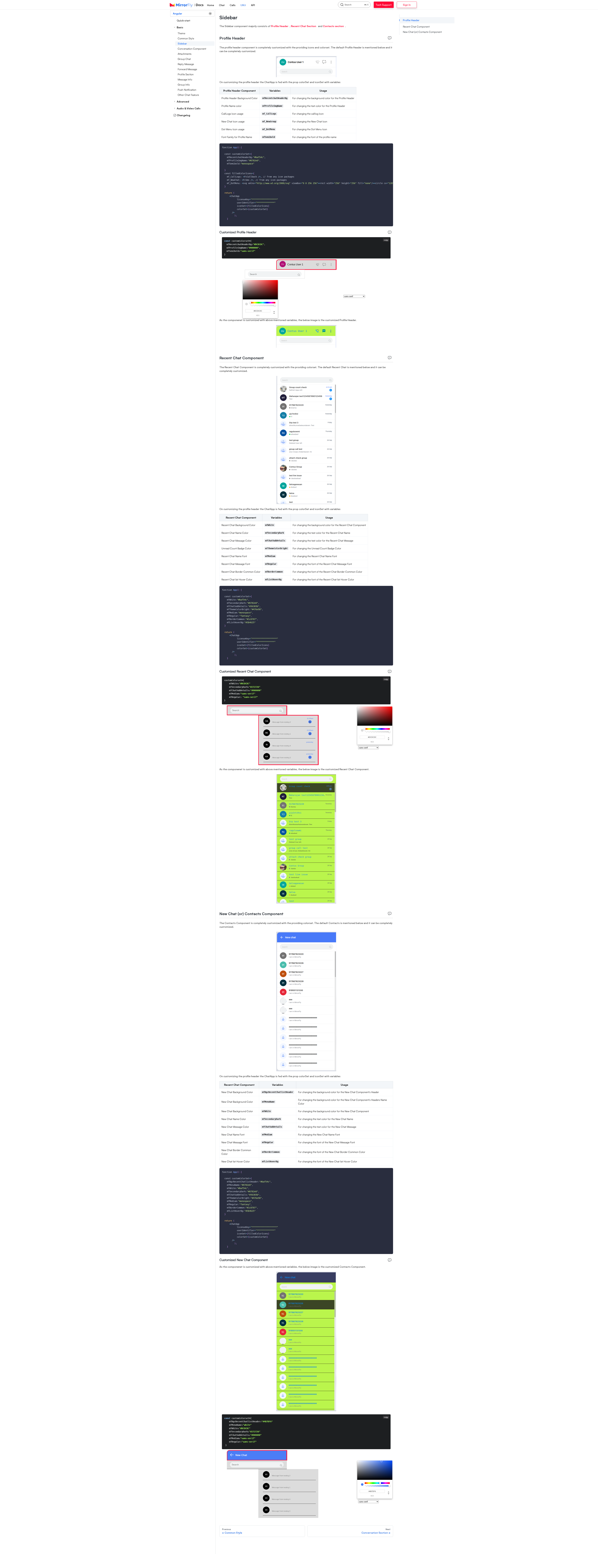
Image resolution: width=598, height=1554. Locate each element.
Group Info (184, 84)
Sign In (415, 4)
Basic (180, 27)
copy (386, 240)
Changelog (183, 115)
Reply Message (186, 64)
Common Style (186, 38)
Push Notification (187, 89)
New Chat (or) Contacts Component (422, 31)
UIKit (243, 5)
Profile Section (186, 74)
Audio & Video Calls (188, 108)
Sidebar (182, 43)
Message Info (185, 79)
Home (210, 5)
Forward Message (187, 69)
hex (257, 315)
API (253, 5)
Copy (388, 147)
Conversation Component (192, 48)
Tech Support (387, 4)
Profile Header (411, 20)
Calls (232, 5)
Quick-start (183, 20)
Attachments (185, 53)
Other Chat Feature (188, 94)
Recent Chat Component (416, 26)
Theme (181, 33)
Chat (222, 5)
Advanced (183, 101)
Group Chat (184, 58)
